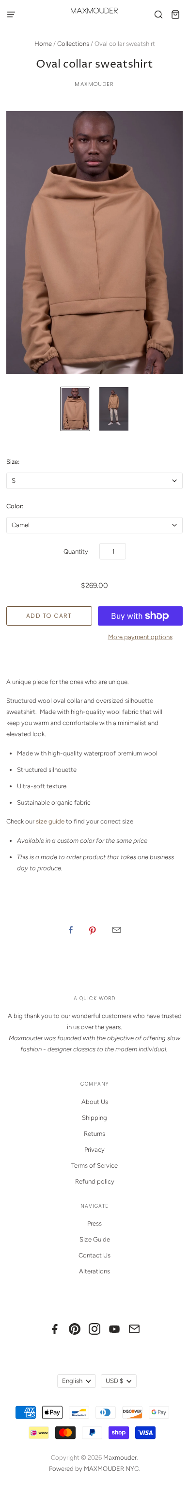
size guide (50, 821)
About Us (94, 1101)
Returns (94, 1133)
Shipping (94, 1117)
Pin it (92, 929)
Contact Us (94, 1255)
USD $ (114, 1380)
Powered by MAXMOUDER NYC (94, 1468)
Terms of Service (94, 1165)
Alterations (94, 1271)
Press (94, 1223)
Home (43, 43)
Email (116, 929)
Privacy (94, 1149)
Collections (73, 43)
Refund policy (94, 1181)
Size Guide (94, 1239)
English (72, 1380)
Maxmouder (94, 84)
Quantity (75, 551)
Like (71, 929)
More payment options (140, 637)
